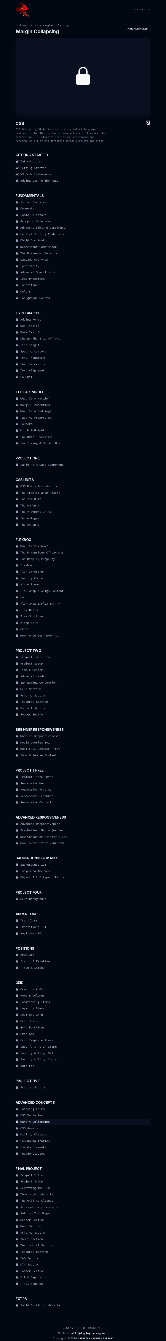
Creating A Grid (33, 989)
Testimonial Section (36, 1245)
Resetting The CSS (35, 1188)
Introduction (30, 161)
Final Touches (31, 1284)
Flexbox (26, 565)
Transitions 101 (33, 927)
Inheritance (29, 285)
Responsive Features (36, 796)
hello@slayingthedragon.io (89, 1333)
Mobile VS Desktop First (40, 749)
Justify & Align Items (38, 1047)
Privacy (85, 1338)
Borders (26, 424)
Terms (96, 1338)
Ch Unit (26, 377)
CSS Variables (31, 1115)
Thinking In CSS (33, 1109)
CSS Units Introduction (39, 486)
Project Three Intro (36, 777)
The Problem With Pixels (40, 493)
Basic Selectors (33, 215)
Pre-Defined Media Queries (42, 830)
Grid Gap (27, 1034)
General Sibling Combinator (42, 234)
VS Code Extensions (35, 174)
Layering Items (32, 1008)
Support (108, 1338)
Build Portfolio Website (40, 1305)
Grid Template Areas (36, 1040)
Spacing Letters (33, 351)
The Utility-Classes (36, 1201)
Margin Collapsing (35, 1122)
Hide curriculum (138, 28)
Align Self (29, 623)
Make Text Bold (32, 332)
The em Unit (29, 505)
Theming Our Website (36, 1194)
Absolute (27, 955)
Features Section (34, 702)
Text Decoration (33, 364)
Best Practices (32, 279)
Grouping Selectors (35, 221)
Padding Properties (35, 418)
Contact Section (33, 708)
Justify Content (33, 578)
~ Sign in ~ (142, 9)
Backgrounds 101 (33, 864)
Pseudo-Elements (33, 1147)
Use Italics (29, 326)
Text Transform (32, 358)
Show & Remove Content (38, 755)
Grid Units (29, 1021)
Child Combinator (34, 240)
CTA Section (29, 1264)
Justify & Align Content (40, 1059)
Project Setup (31, 663)
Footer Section (32, 714)
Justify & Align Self (37, 1053)
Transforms (29, 920)
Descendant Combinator (38, 247)
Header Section (32, 1220)
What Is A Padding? (35, 411)
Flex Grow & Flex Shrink (40, 603)
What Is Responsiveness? (40, 736)
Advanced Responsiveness (40, 824)
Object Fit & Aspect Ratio (42, 877)
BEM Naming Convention (38, 682)
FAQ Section (29, 1258)
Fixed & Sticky (32, 968)
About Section (31, 1239)
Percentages (29, 518)
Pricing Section (33, 695)
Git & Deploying (33, 1277)
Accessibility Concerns (39, 1207)
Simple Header (31, 670)
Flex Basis (29, 610)
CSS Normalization (35, 1141)
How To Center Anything (39, 635)
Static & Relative (35, 961)
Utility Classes (33, 1134)
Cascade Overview (34, 259)
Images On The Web (35, 871)
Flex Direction (32, 572)
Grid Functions (32, 1027)
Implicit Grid (31, 1015)
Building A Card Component (42, 465)
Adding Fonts (30, 319)
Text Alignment (32, 370)
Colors (25, 291)
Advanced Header (33, 676)
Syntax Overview (33, 202)
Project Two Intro (35, 657)
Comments (27, 208)
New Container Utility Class (43, 837)
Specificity (29, 266)
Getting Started (33, 168)
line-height (29, 345)
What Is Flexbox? (34, 546)
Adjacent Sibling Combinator (43, 228)
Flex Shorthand (32, 616)
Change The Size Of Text (40, 338)
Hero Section (30, 689)
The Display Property (37, 559)
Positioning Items (35, 1002)
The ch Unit (29, 525)
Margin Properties (35, 405)
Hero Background (33, 899)
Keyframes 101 (31, 933)
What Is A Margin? (35, 398)
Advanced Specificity (37, 272)
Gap (23, 597)
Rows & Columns (32, 995)
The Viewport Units (35, 512)
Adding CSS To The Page (39, 180)
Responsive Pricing (35, 789)
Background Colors (35, 298)
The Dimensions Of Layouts (42, 552)
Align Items (29, 584)
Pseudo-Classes (32, 1153)
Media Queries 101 (35, 742)
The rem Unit (30, 499)
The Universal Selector (39, 253)
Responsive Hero (33, 783)
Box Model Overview (35, 437)
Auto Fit (27, 1066)
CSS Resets (29, 1128)
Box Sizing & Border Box (40, 443)
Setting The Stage (35, 1213)
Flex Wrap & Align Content (42, 591)
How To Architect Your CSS (42, 843)
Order (24, 629)
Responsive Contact (35, 802)
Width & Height (32, 430)
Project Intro (31, 1175)
